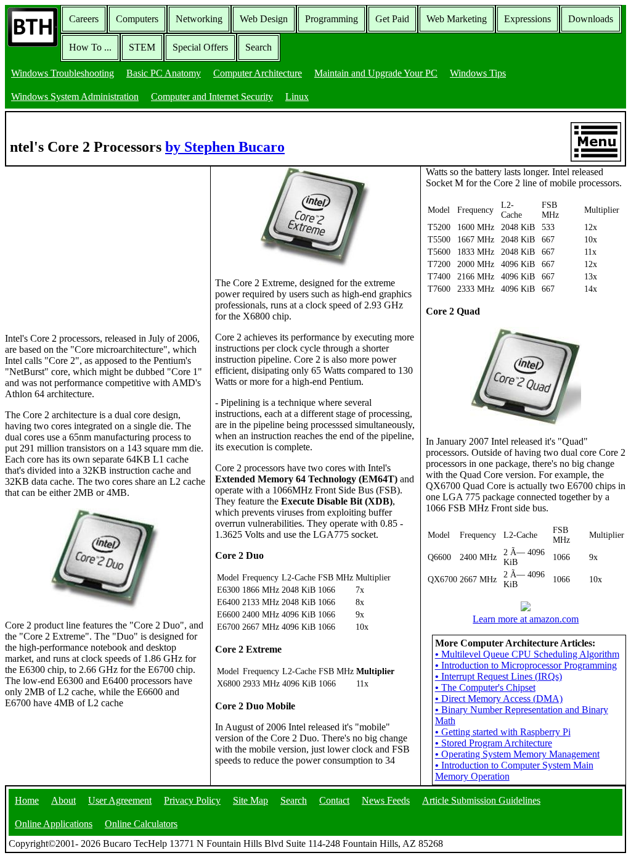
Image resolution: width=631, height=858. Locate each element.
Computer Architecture (257, 73)
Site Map (250, 800)
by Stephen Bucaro (225, 147)
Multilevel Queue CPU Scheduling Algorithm (527, 654)
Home (27, 800)
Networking (199, 19)
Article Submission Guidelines (481, 800)
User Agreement (120, 800)
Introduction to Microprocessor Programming (526, 665)
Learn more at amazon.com (526, 619)
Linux (297, 96)
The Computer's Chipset (485, 687)
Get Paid (392, 19)
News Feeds (386, 800)
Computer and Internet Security (212, 96)
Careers (84, 19)
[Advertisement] (97, 244)
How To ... (90, 47)
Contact (334, 800)
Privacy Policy (192, 800)
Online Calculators (141, 824)
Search (258, 47)
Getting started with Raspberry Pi (503, 732)
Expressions (527, 19)
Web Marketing (456, 19)
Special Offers (200, 47)
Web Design (264, 19)
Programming (331, 19)
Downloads (590, 19)
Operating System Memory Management (517, 754)
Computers (137, 19)
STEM (142, 47)
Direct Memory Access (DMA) (499, 698)
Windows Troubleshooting (62, 73)
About (63, 800)
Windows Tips (478, 73)
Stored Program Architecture (493, 743)
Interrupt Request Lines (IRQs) (498, 676)
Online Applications (53, 824)
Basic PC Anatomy (163, 73)
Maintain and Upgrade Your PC (376, 73)
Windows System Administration (75, 96)
